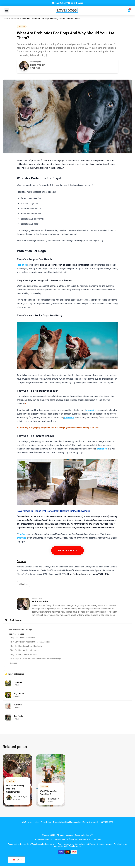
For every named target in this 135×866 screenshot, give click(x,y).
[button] (6, 10)
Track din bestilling (61, 822)
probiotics (91, 410)
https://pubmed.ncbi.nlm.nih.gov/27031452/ (88, 574)
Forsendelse (75, 822)
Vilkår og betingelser (30, 822)
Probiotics (22, 265)
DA (17, 859)
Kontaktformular (90, 822)
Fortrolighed (46, 822)
